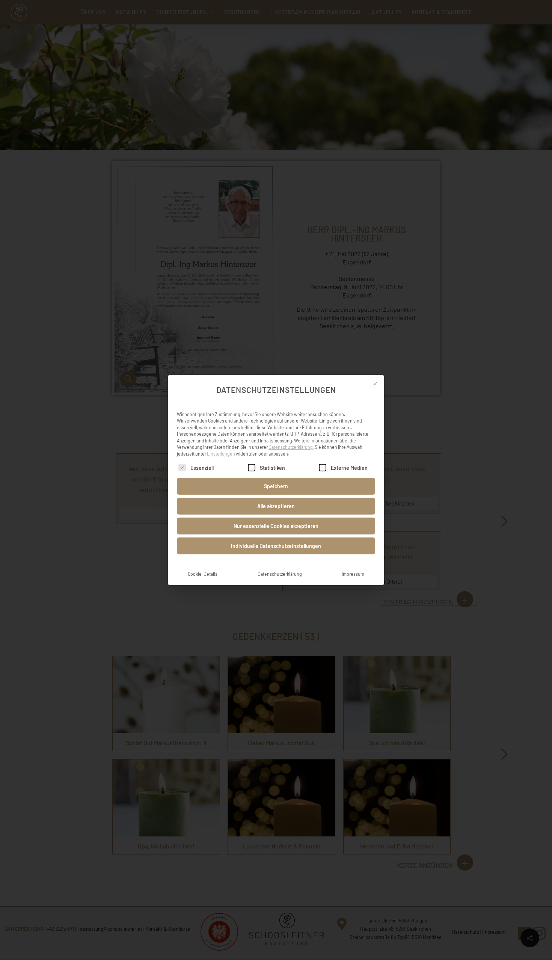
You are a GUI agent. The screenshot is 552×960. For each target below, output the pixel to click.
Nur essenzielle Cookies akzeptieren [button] (276, 526)
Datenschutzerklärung (290, 447)
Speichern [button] (276, 486)
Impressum (353, 574)
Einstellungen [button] (221, 453)
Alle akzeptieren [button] (276, 506)
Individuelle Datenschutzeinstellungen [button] (276, 546)
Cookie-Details (202, 574)
